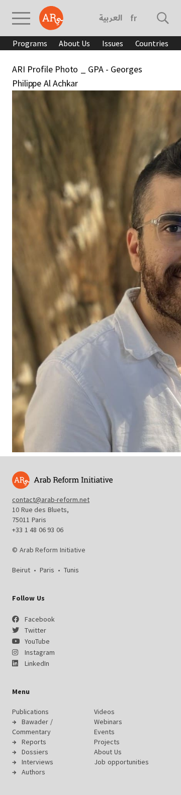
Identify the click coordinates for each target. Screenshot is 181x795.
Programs (30, 43)
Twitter (35, 630)
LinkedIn (37, 663)
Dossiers (35, 751)
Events (104, 731)
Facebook (40, 619)
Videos (104, 711)
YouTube (37, 641)
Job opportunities (121, 761)
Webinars (108, 721)
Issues (112, 43)
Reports (34, 741)
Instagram (40, 652)
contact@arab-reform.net (50, 499)
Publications (30, 711)
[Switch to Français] (133, 18)
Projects (107, 741)
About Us (74, 43)
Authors (33, 771)
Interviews (37, 761)
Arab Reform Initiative (51, 18)
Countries (151, 43)
